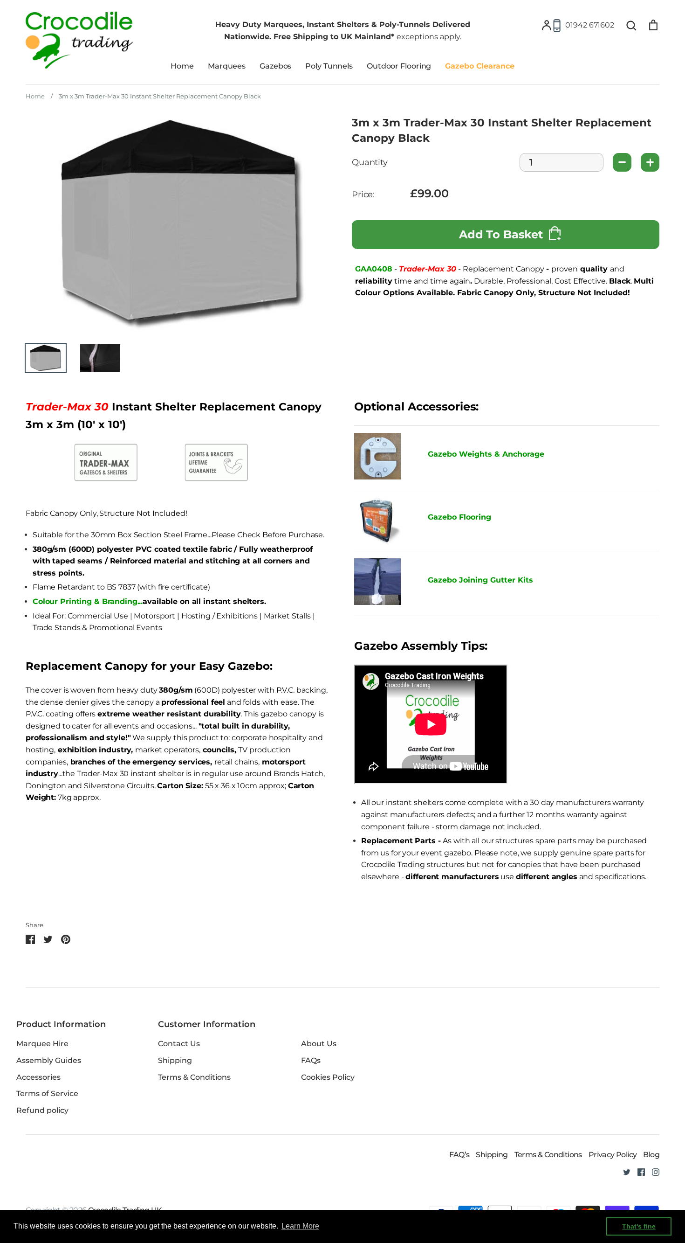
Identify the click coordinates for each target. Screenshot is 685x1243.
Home (182, 66)
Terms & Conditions (194, 1077)
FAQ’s (459, 1154)
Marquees (227, 66)
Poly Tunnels (329, 66)
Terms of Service (47, 1093)
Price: (363, 195)
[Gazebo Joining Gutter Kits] (384, 583)
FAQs (311, 1060)
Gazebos (275, 66)
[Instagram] (652, 1171)
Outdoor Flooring (399, 66)
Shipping (175, 1060)
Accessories (38, 1077)
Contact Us (179, 1043)
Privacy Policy (613, 1154)
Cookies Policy (328, 1077)
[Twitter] (623, 1171)
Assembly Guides (48, 1060)
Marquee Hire (42, 1043)
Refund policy (42, 1110)
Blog (651, 1154)
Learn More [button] (300, 1226)
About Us (318, 1043)
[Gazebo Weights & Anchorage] (377, 476)
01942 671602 (589, 25)
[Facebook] (637, 1171)
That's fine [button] (639, 1226)
